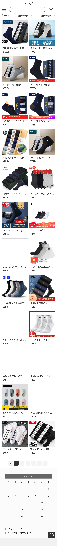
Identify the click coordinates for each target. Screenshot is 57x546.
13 (39, 463)
